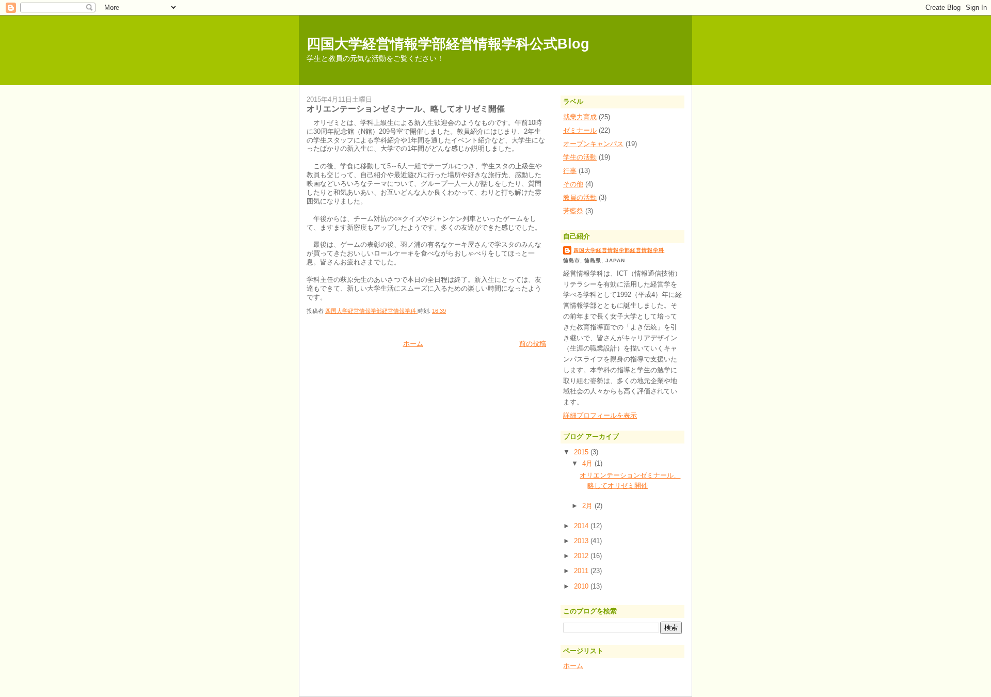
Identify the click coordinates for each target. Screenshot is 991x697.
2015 (582, 452)
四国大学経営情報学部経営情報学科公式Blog (448, 44)
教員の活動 (580, 197)
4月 (588, 463)
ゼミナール (580, 130)
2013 (582, 541)
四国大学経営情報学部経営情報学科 (618, 250)
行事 (570, 171)
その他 (573, 184)
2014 (582, 526)
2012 (582, 556)
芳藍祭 (573, 211)
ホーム (413, 343)
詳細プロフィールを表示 (600, 415)
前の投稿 (532, 343)
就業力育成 (580, 117)
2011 (582, 571)
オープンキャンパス (593, 144)
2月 (588, 506)
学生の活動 (580, 157)
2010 (582, 586)
